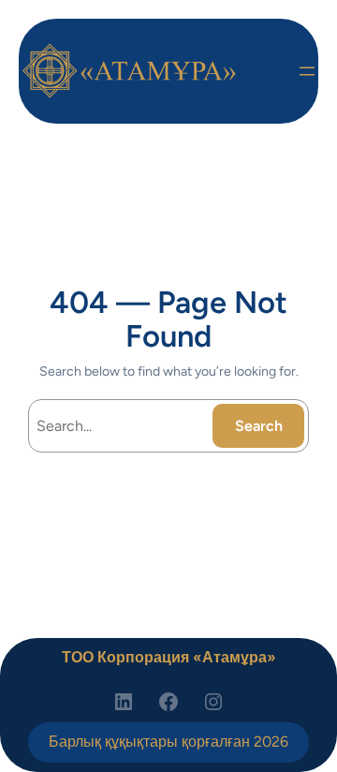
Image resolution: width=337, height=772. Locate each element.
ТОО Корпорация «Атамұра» (169, 657)
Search (259, 426)
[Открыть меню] (307, 71)
